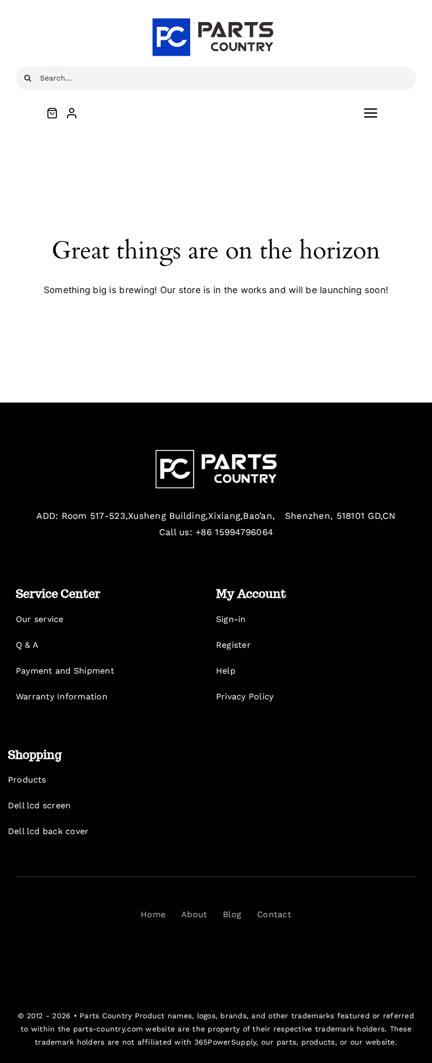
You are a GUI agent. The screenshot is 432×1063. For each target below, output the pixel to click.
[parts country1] (216, 20)
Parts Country (106, 1015)
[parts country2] (216, 454)
